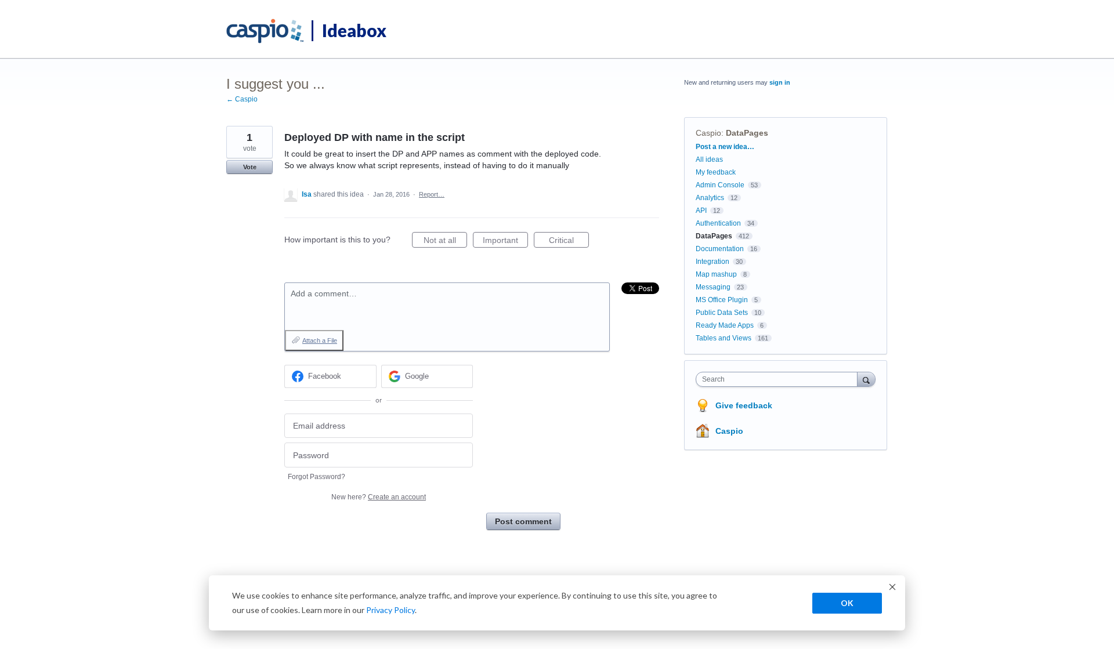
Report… (431, 194)
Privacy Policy (390, 610)
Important (505, 241)
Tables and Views (723, 338)
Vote (249, 167)
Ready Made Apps (725, 325)
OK (847, 603)
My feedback (716, 172)
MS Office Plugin (722, 300)
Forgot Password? (316, 477)
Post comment (523, 521)
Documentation (720, 249)
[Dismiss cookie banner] (892, 588)
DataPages (747, 132)
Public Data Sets (722, 313)
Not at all (445, 241)
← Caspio (242, 99)
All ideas (709, 159)
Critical (569, 241)
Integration (712, 262)
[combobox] (779, 379)
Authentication (718, 223)
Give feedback (743, 405)
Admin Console (720, 185)
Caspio (708, 132)
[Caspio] (265, 31)
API (701, 210)
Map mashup (716, 274)
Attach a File (319, 340)
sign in (779, 82)
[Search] (866, 379)
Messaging (713, 287)
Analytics (710, 198)
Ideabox (354, 30)
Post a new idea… (725, 147)
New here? (378, 497)
